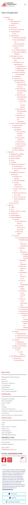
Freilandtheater (18, 166)
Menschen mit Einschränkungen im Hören (22, 111)
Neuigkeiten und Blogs (17, 154)
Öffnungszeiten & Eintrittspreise (11, 377)
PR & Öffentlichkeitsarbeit (18, 356)
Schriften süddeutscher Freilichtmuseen (18, 185)
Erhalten (16, 331)
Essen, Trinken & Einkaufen (18, 123)
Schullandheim (21, 66)
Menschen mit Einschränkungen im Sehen (22, 84)
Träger (13, 207)
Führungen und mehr (17, 56)
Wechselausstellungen (20, 37)
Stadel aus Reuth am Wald (23, 268)
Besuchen (10, 19)
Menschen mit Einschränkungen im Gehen (22, 91)
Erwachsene (17, 76)
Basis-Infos (14, 27)
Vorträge (13, 162)
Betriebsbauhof (21, 333)
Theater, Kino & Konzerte (18, 164)
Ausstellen (17, 340)
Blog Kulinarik (18, 148)
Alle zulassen (14, 494)
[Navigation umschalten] (25, 4)
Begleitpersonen (21, 68)
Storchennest (14, 203)
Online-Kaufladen (19, 150)
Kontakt (4, 465)
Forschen (16, 236)
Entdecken (11, 152)
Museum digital (15, 158)
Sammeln (16, 219)
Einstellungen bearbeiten (14, 502)
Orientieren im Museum (17, 29)
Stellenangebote (15, 215)
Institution (11, 205)
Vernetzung (17, 348)
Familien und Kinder (19, 72)
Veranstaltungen (15, 31)
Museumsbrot (21, 146)
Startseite (7, 17)
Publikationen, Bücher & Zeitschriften (12, 411)
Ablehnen (14, 498)
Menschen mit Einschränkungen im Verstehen (22, 97)
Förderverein (14, 213)
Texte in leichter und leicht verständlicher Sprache (20, 199)
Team (12, 209)
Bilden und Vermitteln (20, 346)
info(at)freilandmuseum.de (9, 449)
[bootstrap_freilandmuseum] (9, 4)
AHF (18, 350)
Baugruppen (20, 342)
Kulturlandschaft (21, 344)
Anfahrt (13, 25)
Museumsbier (21, 142)
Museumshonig (21, 144)
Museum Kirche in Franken (18, 211)
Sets (15, 33)
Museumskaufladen (16, 156)
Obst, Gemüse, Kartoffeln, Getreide (21, 133)
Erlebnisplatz (20, 70)
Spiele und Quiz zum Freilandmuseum (12, 415)
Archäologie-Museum (20, 50)
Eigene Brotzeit (18, 125)
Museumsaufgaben (16, 217)
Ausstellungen (15, 35)
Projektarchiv (24, 313)
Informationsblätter (19, 180)
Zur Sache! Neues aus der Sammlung (21, 227)
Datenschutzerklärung (7, 489)
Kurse (12, 160)
